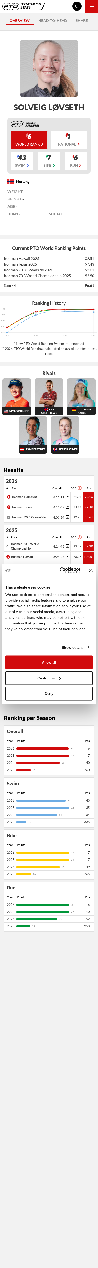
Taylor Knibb (19, 411)
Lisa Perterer (35, 449)
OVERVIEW (20, 20)
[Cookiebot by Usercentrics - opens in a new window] (60, 570)
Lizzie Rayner (68, 449)
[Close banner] (91, 570)
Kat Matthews (49, 411)
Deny (49, 694)
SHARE (82, 20)
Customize (46, 678)
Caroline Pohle (84, 411)
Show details (72, 647)
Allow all (49, 662)
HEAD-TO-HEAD (52, 20)
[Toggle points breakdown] (66, 496)
